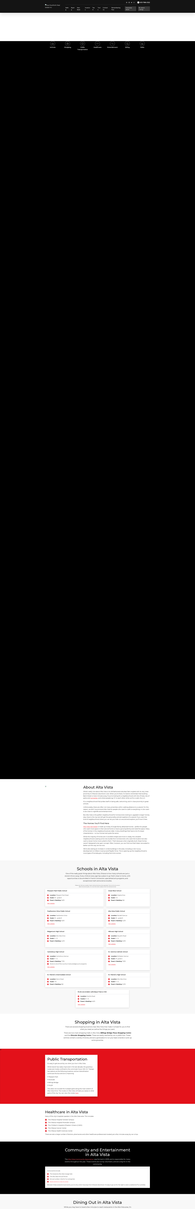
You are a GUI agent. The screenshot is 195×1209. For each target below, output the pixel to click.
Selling (67, 8)
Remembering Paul (115, 8)
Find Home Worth (129, 8)
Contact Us (105, 8)
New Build (78, 8)
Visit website (51, 903)
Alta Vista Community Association (81, 1159)
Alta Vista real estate (90, 827)
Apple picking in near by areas (59, 1181)
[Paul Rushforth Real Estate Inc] (54, 6)
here (76, 1093)
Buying (72, 8)
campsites (94, 798)
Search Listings (142, 8)
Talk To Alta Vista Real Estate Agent (97, 33)
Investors (87, 8)
